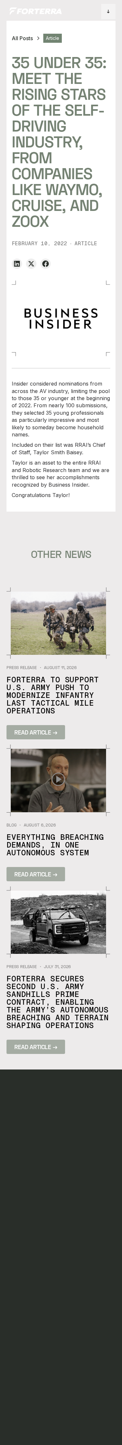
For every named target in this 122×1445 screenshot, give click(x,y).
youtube (98, 1188)
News (53, 1175)
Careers (57, 1188)
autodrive (19, 1162)
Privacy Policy (23, 1422)
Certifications (61, 1430)
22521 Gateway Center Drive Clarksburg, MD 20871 (44, 1289)
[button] (108, 11)
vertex (14, 1214)
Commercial (21, 1247)
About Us (58, 1162)
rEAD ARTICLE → (35, 732)
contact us (61, 1201)
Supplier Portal (24, 1430)
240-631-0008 (23, 1326)
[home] (34, 11)
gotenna (16, 1201)
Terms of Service (64, 1422)
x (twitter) (102, 1175)
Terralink (18, 1175)
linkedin (98, 1162)
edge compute (17, 1230)
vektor (15, 1188)
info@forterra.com (32, 1339)
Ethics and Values (103, 1422)
